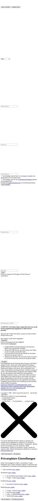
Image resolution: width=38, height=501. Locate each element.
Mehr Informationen (6, 454)
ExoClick (13, 492)
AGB (2, 177)
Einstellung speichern (17, 499)
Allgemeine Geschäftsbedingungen (17, 385)
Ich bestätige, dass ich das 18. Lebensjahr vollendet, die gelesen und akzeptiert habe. (18, 176)
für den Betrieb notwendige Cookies (21, 476)
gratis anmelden (5, 7)
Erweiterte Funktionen (17, 484)
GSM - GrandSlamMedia (18, 494)
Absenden (4, 340)
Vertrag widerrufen (14, 386)
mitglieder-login (16, 7)
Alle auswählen (7, 469)
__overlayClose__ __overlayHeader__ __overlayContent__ (18, 401)
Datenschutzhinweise (14, 183)
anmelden (4, 361)
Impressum (4, 385)
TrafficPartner (15, 496)
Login (2, 272)
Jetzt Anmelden (5, 184)
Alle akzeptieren (5, 499)
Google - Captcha (16, 478)
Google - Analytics (16, 490)
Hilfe (21, 386)
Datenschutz (4, 386)
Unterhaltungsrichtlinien (25, 179)
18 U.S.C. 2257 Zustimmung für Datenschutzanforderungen (13, 388)
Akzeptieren (17, 454)
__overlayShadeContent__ (8, 398)
